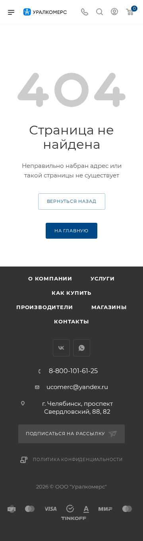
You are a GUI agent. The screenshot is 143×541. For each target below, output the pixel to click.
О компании (50, 278)
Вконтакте (61, 347)
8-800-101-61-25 (73, 371)
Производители (44, 307)
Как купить (71, 293)
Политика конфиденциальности (78, 459)
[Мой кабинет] (114, 12)
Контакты (71, 321)
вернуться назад (72, 201)
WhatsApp (81, 347)
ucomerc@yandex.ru (77, 387)
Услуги (103, 278)
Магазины (109, 307)
